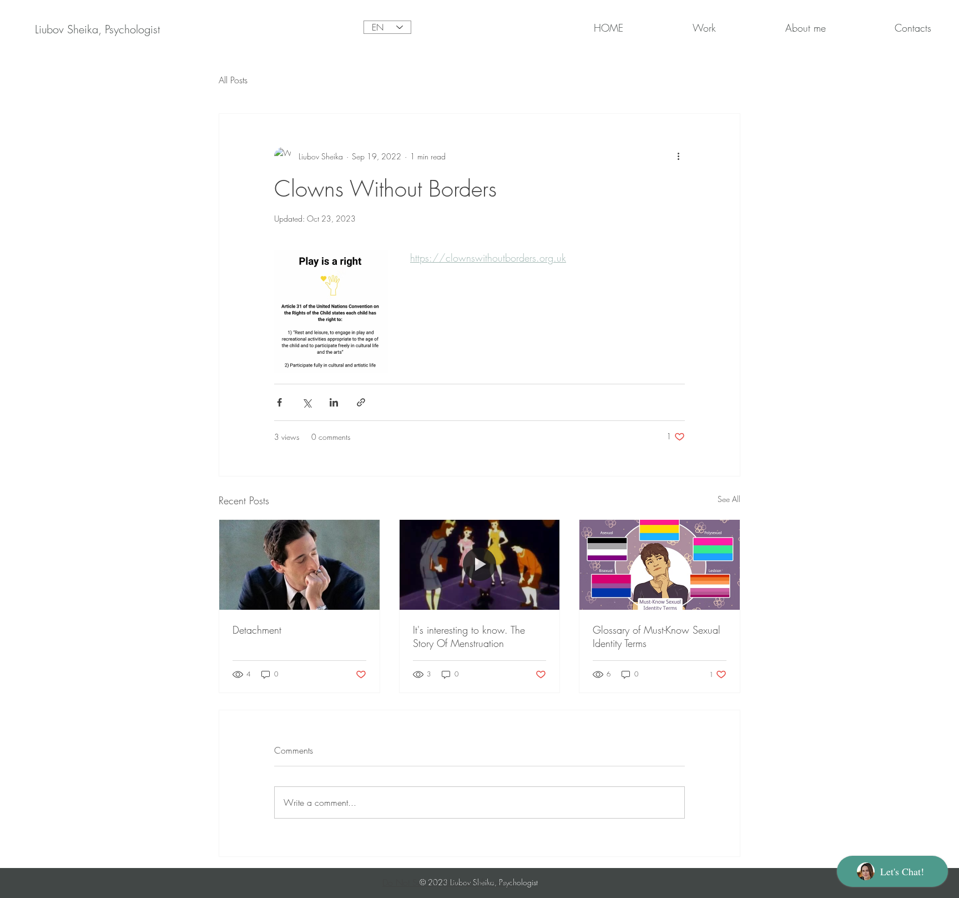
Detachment (257, 629)
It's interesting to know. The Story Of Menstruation (469, 636)
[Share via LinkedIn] (334, 402)
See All (729, 499)
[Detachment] (299, 565)
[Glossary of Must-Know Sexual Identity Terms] (659, 565)
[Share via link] (361, 402)
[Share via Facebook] (279, 402)
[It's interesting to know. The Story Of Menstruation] (480, 565)
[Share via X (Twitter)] (306, 402)
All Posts (233, 80)
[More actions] (678, 156)
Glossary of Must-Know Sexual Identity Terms (656, 636)
